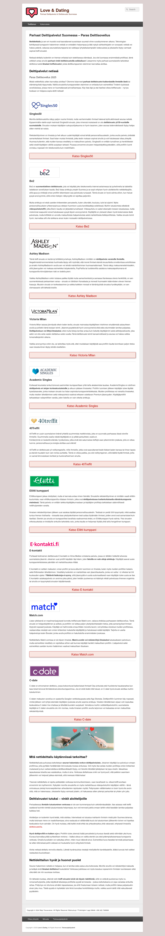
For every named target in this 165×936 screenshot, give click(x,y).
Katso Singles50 (82, 156)
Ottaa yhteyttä (33, 919)
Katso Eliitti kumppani (82, 529)
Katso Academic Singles (82, 406)
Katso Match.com (82, 654)
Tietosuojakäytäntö (60, 919)
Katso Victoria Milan (82, 355)
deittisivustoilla (35, 826)
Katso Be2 (82, 226)
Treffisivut (32, 24)
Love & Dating (54, 10)
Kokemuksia (45, 24)
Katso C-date (82, 719)
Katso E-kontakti (82, 589)
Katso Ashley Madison (82, 296)
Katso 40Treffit (82, 464)
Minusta (46, 919)
